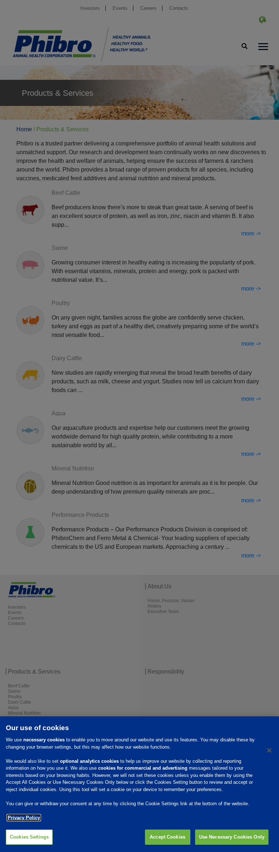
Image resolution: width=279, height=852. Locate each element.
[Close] (269, 750)
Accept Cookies (167, 837)
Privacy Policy (24, 817)
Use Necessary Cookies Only (231, 837)
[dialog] (139, 784)
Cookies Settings (29, 837)
